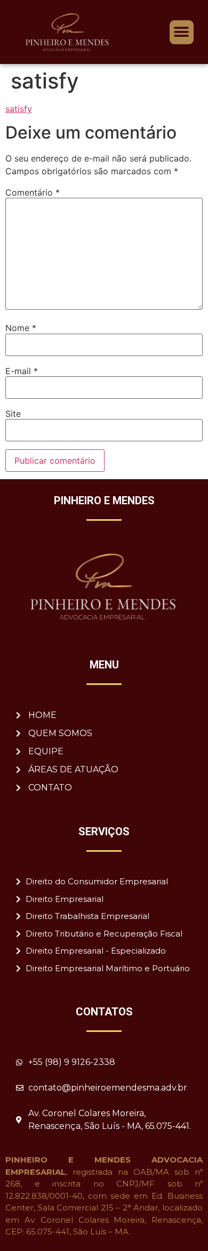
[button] (181, 32)
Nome (20, 328)
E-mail (21, 371)
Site (13, 413)
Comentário (32, 192)
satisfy (18, 108)
